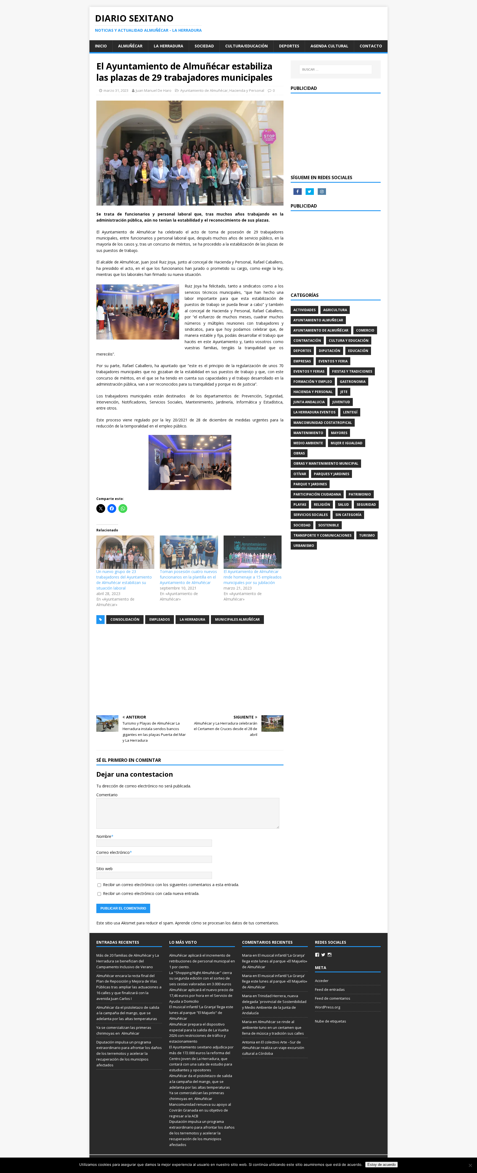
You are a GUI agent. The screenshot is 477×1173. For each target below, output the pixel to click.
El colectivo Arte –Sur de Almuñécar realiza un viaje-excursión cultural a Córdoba (273, 1048)
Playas (299, 504)
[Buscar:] (335, 69)
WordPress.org (327, 1007)
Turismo (367, 535)
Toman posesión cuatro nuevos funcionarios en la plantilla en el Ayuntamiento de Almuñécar (188, 577)
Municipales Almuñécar (237, 619)
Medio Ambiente (308, 443)
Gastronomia (352, 381)
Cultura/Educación (246, 46)
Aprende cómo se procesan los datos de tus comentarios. (227, 923)
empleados (159, 619)
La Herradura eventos (314, 412)
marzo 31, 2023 (116, 90)
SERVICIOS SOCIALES (310, 514)
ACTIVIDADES (304, 310)
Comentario (107, 794)
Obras (299, 453)
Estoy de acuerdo (381, 1165)
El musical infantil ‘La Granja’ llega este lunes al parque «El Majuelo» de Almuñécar (274, 961)
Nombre (103, 836)
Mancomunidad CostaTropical (322, 422)
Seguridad (366, 504)
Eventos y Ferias (308, 371)
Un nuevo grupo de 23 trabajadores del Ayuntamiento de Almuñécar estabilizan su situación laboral (124, 580)
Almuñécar (130, 46)
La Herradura (168, 46)
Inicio (101, 46)
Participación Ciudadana (317, 494)
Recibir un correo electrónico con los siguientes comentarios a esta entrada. (171, 884)
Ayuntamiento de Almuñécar (204, 90)
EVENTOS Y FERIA (333, 361)
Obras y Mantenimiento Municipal (325, 463)
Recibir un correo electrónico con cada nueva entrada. (151, 893)
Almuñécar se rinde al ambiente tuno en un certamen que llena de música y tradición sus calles (273, 1027)
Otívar (299, 474)
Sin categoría (348, 514)
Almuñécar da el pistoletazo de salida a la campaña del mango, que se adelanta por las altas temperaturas (127, 1013)
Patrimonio (360, 494)
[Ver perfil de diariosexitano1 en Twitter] (323, 955)
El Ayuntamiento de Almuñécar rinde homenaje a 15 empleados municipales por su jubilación (253, 577)
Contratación (307, 340)
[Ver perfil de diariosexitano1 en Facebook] (317, 955)
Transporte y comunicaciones (322, 535)
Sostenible (328, 525)
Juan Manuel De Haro (153, 90)
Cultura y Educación (349, 340)
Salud (343, 504)
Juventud (341, 402)
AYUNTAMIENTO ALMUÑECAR (318, 320)
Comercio (365, 330)
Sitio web (104, 868)
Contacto (371, 46)
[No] (470, 1165)
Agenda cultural (329, 46)
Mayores (339, 433)
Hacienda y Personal (246, 90)
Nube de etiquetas (330, 1021)
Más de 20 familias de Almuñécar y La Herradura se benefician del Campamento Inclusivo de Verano (127, 961)
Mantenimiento (308, 433)
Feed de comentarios (332, 998)
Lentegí (350, 412)
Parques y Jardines (331, 474)
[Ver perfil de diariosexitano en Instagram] (329, 955)
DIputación (329, 350)
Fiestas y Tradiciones (352, 371)
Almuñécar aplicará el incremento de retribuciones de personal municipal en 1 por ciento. (202, 961)
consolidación (124, 619)
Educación (358, 350)
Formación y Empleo (312, 381)
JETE (344, 391)
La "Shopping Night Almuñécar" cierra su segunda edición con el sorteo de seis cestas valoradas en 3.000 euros (200, 978)
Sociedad (204, 46)
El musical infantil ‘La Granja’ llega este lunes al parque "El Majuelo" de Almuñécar (201, 1012)
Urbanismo (303, 545)
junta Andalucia (309, 402)
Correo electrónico (113, 852)
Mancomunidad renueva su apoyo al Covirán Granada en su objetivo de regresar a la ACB (200, 1110)
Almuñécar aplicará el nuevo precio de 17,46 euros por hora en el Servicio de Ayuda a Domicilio (201, 995)
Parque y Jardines (310, 484)
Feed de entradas (330, 989)
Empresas (302, 361)
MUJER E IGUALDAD (346, 443)
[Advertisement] (189, 669)
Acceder (321, 980)
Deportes (289, 46)
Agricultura (335, 310)
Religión (322, 504)
